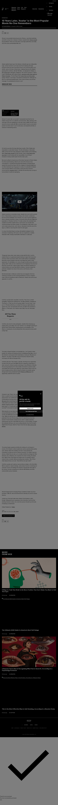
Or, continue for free (30, 414)
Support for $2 (30, 408)
